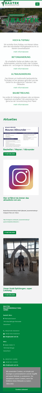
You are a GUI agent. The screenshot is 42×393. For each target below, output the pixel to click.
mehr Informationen (21, 52)
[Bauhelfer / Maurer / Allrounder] (21, 137)
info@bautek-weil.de (11, 336)
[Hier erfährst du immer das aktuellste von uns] (21, 177)
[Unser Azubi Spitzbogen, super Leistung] (21, 262)
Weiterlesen (10, 154)
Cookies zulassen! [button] (22, 389)
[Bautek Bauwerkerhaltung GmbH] (10, 3)
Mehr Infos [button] (10, 383)
